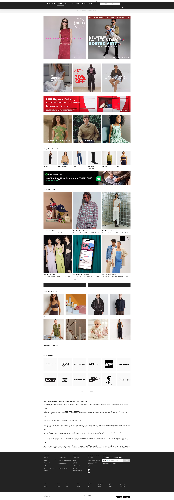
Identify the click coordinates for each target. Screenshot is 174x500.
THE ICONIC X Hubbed (63, 468)
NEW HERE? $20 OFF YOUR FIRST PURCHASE (65, 285)
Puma (99, 486)
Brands (45, 460)
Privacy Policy (61, 458)
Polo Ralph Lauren (102, 488)
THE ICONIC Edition (62, 470)
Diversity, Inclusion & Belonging (94, 460)
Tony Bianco (122, 486)
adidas (45, 484)
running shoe (99, 431)
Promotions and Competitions (50, 468)
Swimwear (90, 488)
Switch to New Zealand (77, 470)
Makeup (45, 486)
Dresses (110, 488)
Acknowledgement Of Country (50, 458)
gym (75, 431)
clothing (90, 404)
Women (60, 3)
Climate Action (90, 466)
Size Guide (75, 462)
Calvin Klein (100, 483)
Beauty (84, 3)
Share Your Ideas (118, 1)
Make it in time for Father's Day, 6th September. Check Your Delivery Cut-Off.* (87, 11)
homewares (61, 438)
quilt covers (118, 438)
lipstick (49, 426)
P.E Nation (122, 488)
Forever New (68, 488)
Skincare (63, 426)
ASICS (110, 486)
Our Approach (90, 457)
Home (90, 3)
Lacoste (78, 488)
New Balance (90, 484)
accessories (76, 411)
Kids (72, 3)
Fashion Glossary (76, 465)
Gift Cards (126, 1)
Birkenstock (57, 483)
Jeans (121, 483)
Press (45, 465)
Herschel (78, 486)
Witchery (78, 483)
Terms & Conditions (62, 457)
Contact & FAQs (87, 1)
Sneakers (111, 483)
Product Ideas (75, 467)
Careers (45, 467)
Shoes (56, 488)
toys (81, 446)
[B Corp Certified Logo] (94, 471)
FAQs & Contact (76, 457)
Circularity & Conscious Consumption (92, 463)
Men (66, 3)
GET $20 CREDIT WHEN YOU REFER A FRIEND (109, 285)
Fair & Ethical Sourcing (92, 465)
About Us (46, 457)
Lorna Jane (90, 483)
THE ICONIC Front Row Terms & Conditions (65, 461)
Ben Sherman (46, 488)
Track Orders (108, 1)
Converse (68, 483)
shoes (70, 411)
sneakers (59, 420)
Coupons (46, 470)
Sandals (110, 484)
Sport (77, 3)
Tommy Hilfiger (123, 484)
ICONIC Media (47, 462)
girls (102, 445)
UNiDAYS (60, 465)
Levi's (45, 483)
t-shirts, (51, 420)
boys (106, 445)
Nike (88, 486)
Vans (67, 486)
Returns (101, 1)
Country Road (57, 486)
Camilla (56, 484)
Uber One (60, 466)
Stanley (67, 484)
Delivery (95, 1)
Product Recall (76, 468)
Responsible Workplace (92, 458)
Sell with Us (46, 463)
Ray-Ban (100, 484)
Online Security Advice (63, 463)
